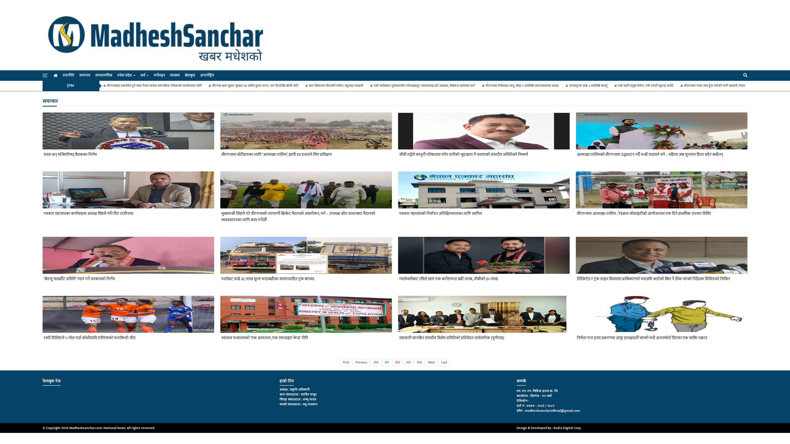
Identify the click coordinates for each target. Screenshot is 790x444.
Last (444, 362)
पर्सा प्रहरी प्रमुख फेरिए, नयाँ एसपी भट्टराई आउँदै (645, 85)
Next (431, 362)
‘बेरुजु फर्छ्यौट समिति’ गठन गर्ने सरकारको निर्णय (79, 279)
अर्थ (142, 75)
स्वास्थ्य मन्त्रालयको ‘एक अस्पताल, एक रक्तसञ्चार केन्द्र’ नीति (264, 338)
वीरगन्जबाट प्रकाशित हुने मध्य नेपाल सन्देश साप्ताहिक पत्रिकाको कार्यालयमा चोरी (154, 85)
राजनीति (68, 75)
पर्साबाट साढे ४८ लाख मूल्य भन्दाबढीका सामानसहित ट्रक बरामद (267, 279)
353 (408, 362)
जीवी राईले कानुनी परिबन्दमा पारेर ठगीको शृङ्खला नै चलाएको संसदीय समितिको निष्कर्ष (463, 154)
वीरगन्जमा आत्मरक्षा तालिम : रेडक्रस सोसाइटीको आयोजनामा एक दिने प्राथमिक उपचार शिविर (644, 213)
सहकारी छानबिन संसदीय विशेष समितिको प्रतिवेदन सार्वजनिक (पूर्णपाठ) (451, 338)
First (346, 362)
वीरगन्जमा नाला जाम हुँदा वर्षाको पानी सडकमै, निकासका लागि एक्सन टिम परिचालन (733, 85)
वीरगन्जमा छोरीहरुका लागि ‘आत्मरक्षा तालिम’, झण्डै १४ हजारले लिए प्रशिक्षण (276, 154)
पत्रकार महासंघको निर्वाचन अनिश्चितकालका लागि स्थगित (440, 213)
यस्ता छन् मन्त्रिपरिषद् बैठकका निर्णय (70, 154)
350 (376, 362)
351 (387, 362)
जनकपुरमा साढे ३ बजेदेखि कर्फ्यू (588, 85)
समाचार (84, 75)
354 (419, 362)
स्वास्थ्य (175, 75)
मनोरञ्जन (159, 75)
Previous (361, 362)
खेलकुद (190, 75)
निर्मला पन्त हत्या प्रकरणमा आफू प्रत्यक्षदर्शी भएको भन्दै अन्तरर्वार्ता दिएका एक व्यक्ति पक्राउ (642, 338)
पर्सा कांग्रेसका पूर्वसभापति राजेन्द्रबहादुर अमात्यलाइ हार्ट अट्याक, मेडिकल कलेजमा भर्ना (424, 85)
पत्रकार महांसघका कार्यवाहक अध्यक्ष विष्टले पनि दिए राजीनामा (88, 213)
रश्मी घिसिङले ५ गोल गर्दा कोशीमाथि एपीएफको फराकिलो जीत (90, 338)
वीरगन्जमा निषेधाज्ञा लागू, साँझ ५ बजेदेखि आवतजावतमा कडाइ (522, 85)
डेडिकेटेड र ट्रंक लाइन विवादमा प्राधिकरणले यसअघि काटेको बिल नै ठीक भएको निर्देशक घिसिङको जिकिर (653, 279)
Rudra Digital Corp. (567, 428)
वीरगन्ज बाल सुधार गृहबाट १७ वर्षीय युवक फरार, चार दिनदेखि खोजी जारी (255, 85)
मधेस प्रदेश (124, 75)
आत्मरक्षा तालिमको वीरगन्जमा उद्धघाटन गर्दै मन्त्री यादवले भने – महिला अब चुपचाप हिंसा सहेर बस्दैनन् (650, 154)
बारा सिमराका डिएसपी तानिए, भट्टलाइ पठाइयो (336, 85)
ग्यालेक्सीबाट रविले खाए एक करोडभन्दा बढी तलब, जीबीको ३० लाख (448, 279)
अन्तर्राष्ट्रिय (207, 75)
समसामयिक (103, 75)
